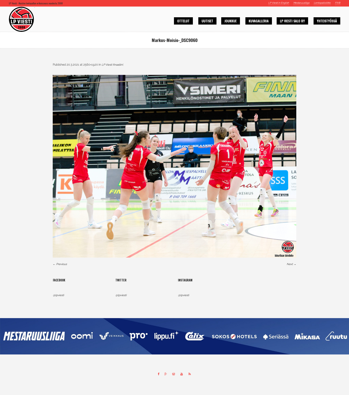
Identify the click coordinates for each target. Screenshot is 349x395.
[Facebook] (158, 374)
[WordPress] (174, 374)
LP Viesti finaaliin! (112, 64)
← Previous (60, 264)
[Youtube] (182, 374)
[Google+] (166, 374)
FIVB (337, 2)
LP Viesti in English (278, 2)
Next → (291, 264)
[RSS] (190, 374)
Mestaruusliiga (301, 2)
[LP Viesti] (174, 336)
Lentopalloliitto (322, 2)
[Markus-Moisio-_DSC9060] (174, 166)
